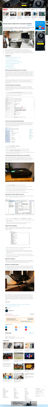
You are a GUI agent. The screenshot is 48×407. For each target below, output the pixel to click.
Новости (15, 9)
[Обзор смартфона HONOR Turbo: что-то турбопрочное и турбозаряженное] (29, 345)
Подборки (23, 9)
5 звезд (31, 25)
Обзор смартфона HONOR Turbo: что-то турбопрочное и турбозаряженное (20, 17)
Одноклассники (19, 327)
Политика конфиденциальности (28, 400)
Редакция (26, 398)
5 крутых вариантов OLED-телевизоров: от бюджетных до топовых (42, 17)
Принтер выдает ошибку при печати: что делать (13, 57)
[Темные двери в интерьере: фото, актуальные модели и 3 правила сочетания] (29, 374)
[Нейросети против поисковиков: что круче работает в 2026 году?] (29, 356)
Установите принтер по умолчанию (11, 58)
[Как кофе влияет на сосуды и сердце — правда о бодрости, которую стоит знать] (19, 376)
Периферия (4, 393)
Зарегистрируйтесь (12, 337)
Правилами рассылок (23, 321)
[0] (18, 315)
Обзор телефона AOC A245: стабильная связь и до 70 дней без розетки (35, 17)
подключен (31, 72)
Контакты (44, 51)
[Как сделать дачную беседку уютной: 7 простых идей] (8, 364)
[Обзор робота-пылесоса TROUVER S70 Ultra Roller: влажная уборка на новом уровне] (19, 345)
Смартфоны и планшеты (5, 390)
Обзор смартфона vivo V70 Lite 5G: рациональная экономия (6, 17)
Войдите (6, 337)
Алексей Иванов (11, 310)
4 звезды (30, 25)
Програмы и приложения (16, 397)
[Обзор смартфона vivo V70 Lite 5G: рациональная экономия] (8, 345)
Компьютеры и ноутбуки (5, 391)
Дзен (8, 329)
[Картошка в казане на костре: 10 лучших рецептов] (29, 366)
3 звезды (29, 25)
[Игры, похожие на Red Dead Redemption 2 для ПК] (8, 356)
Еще (36, 9)
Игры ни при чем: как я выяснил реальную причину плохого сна (27, 17)
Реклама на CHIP (37, 51)
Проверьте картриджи (9, 66)
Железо (25, 390)
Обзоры (11, 9)
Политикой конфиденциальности (29, 321)
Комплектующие (5, 392)
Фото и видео (15, 396)
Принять (42, 405)
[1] (5, 315)
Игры (25, 389)
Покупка (15, 389)
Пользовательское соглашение (28, 399)
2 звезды (28, 25)
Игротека (26, 388)
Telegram (8, 327)
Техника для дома (5, 396)
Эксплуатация (15, 390)
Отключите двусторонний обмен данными (12, 60)
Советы (19, 9)
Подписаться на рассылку (39, 391)
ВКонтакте (28, 327)
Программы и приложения (6, 397)
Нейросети (28, 9)
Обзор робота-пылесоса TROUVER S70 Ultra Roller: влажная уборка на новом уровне (13, 17)
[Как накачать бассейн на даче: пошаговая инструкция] (8, 376)
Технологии (33, 9)
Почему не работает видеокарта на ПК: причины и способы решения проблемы (18, 304)
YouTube (28, 329)
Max (17, 329)
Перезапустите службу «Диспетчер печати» (12, 63)
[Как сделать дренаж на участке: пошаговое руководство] (19, 366)
